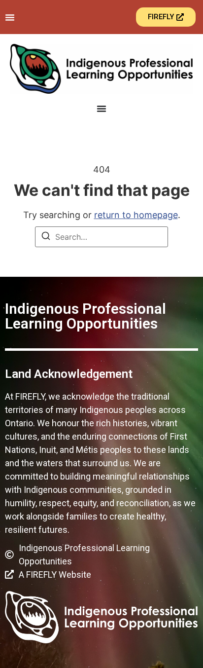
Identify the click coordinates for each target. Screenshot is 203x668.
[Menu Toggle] (10, 17)
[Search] (46, 237)
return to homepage (136, 215)
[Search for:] (101, 236)
